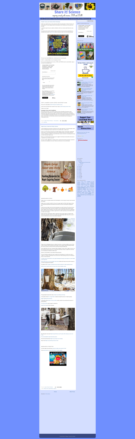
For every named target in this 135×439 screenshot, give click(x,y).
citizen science (89, 189)
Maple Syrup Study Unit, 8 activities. (56, 338)
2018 (79, 172)
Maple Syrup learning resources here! (51, 340)
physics (86, 193)
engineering (79, 191)
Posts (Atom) (48, 393)
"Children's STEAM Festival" (81, 181)
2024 (79, 166)
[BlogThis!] (63, 120)
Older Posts (72, 391)
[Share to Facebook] (65, 120)
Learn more (53, 94)
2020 (79, 169)
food (47, 388)
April (80, 161)
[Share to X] (64, 120)
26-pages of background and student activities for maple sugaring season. (60, 264)
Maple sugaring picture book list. (46, 298)
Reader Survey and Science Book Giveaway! (50, 21)
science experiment (81, 194)
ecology (88, 190)
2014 (79, 177)
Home (42, 18)
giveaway (45, 122)
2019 (79, 170)
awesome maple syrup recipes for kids (59, 348)
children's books (81, 189)
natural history (50, 388)
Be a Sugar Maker (51, 296)
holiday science (85, 192)
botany (45, 388)
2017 (79, 173)
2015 (79, 176)
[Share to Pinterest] (66, 120)
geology (93, 191)
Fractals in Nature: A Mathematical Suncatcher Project (87, 82)
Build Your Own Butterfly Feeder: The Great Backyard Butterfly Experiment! (87, 89)
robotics (93, 193)
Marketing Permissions (46, 76)
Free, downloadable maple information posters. (49, 336)
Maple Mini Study (44, 305)
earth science (83, 190)
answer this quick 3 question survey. (56, 104)
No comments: (56, 120)
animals (83, 187)
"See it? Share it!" (85, 184)
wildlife (79, 196)
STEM (78, 187)
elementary (92, 190)
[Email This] (62, 120)
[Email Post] (60, 120)
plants (89, 193)
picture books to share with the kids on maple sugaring (52, 350)
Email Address (45, 72)
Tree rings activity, (44, 303)
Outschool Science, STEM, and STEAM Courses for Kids (80, 18)
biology (86, 187)
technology (89, 194)
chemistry (92, 187)
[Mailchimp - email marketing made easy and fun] (53, 98)
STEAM (92, 186)
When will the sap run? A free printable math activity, (50, 261)
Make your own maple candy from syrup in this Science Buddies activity (53, 266)
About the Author (48, 18)
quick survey (52, 32)
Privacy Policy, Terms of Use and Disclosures (61, 18)
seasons (54, 388)
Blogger (74, 436)
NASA (88, 186)
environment (85, 191)
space (86, 194)
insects (89, 192)
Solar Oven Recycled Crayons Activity (84, 42)
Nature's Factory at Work (52, 300)
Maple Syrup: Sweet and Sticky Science (49, 126)
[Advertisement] (58, 150)
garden (89, 191)
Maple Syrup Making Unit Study (59, 294)
